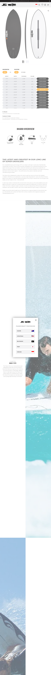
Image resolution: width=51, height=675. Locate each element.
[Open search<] (39, 4)
